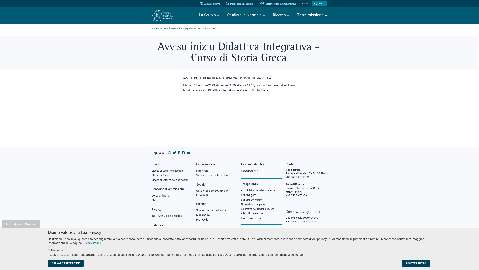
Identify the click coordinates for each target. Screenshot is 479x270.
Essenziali (57, 250)
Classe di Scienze (161, 175)
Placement (202, 170)
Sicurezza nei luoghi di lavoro (257, 208)
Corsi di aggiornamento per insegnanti (212, 192)
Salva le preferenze (66, 263)
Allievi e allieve (212, 3)
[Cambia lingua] (306, 3)
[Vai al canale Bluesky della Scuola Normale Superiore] (174, 153)
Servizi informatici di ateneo (212, 210)
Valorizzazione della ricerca (212, 175)
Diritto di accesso (251, 218)
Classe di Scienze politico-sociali (170, 179)
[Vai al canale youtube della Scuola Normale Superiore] (188, 153)
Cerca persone (249, 170)
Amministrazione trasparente (258, 190)
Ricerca (279, 15)
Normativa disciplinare (254, 204)
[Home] (163, 16)
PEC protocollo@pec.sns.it (304, 212)
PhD (154, 200)
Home (154, 28)
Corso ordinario (161, 195)
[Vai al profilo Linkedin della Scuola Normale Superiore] (179, 153)
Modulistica (203, 214)
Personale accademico (242, 3)
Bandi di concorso (251, 199)
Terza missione (310, 15)
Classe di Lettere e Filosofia (167, 170)
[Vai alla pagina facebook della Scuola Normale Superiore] (183, 153)
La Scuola (207, 15)
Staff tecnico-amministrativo (280, 3)
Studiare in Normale (244, 15)
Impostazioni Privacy (21, 224)
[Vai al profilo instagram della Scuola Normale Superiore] (169, 153)
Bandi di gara (248, 195)
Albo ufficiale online (252, 213)
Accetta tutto (416, 263)
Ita (303, 4)
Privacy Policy (92, 243)
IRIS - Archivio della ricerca (167, 215)
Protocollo (202, 219)
